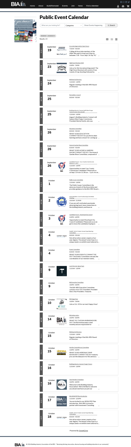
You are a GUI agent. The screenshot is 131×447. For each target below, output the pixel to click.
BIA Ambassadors (74, 315)
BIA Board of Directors (75, 79)
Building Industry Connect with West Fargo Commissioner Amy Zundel (81, 111)
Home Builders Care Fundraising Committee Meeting (81, 197)
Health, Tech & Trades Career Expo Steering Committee (81, 232)
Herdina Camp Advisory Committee (79, 347)
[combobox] (74, 25)
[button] (107, 39)
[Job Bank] (123, 6)
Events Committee (74, 249)
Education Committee (75, 128)
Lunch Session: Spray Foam (76, 266)
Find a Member (92, 6)
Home (32, 6)
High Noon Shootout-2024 (76, 63)
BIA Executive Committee (76, 282)
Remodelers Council (75, 95)
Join (73, 6)
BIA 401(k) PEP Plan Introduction (78, 396)
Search (112, 25)
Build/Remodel (53, 6)
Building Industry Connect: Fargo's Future (80, 364)
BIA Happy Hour (73, 299)
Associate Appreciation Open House (79, 46)
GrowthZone (83, 431)
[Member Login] (118, 6)
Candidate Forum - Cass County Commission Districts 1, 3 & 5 (81, 162)
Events (65, 6)
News (80, 6)
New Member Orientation (76, 379)
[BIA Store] (128, 6)
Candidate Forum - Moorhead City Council (80, 214)
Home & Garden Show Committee (78, 145)
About (40, 6)
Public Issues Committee (76, 180)
